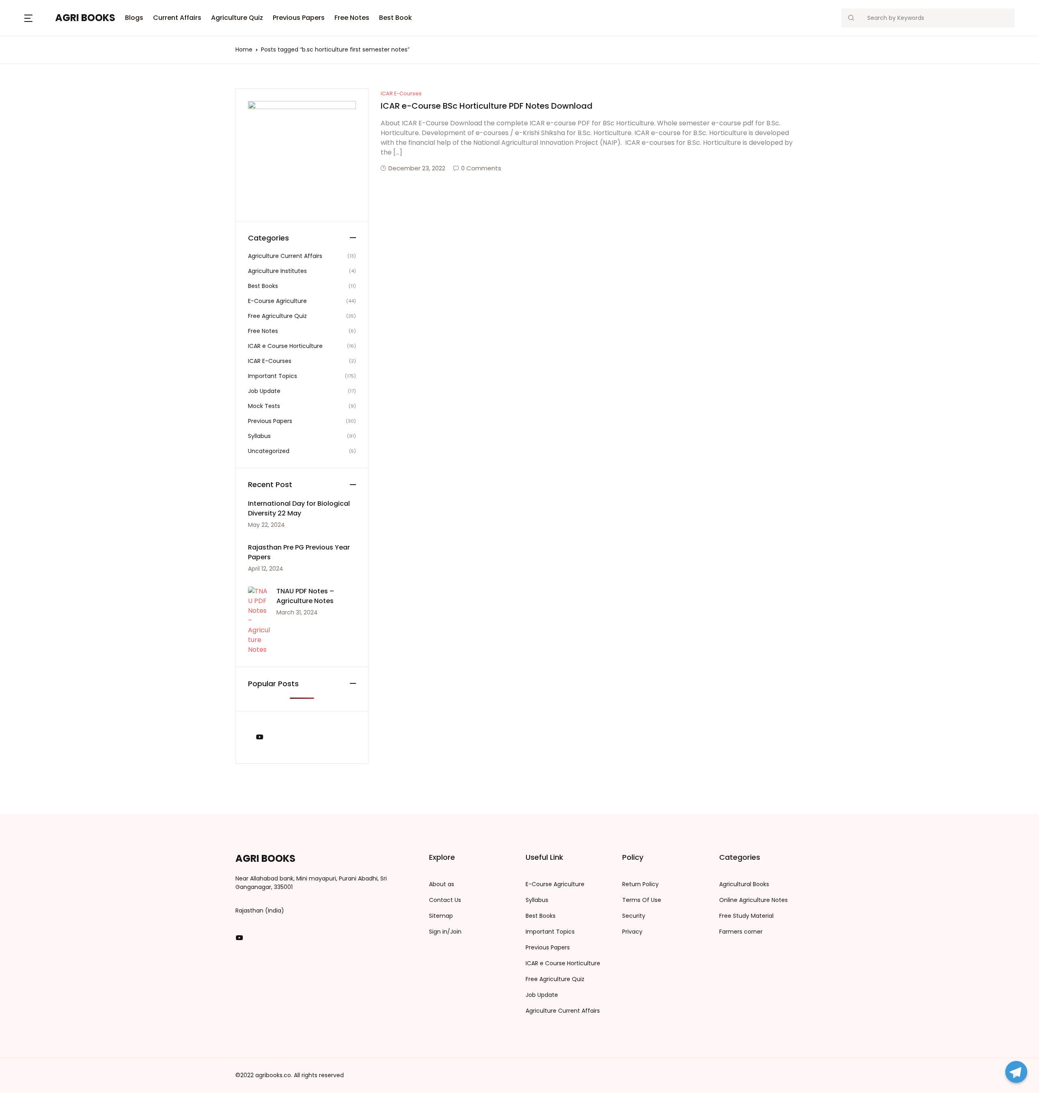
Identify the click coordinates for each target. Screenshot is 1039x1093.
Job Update (264, 391)
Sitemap (441, 916)
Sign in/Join (445, 932)
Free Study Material (746, 916)
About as (441, 884)
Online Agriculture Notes (753, 900)
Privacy (632, 932)
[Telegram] (1016, 1072)
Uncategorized (268, 451)
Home (243, 49)
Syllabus (259, 436)
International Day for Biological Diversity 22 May (299, 508)
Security (633, 916)
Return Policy (640, 884)
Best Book (395, 17)
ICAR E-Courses (401, 93)
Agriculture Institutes (277, 271)
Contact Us (445, 900)
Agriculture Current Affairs (285, 256)
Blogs (134, 17)
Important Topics (272, 376)
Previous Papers (299, 17)
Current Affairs (177, 17)
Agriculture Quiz (237, 17)
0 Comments (481, 168)
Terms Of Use (641, 900)
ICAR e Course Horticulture (285, 346)
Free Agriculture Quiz (277, 316)
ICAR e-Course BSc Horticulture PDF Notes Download (487, 106)
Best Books (263, 286)
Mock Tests (264, 406)
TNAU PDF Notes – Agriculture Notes (305, 596)
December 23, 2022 (416, 168)
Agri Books (85, 17)
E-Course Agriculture (277, 301)
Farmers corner (741, 932)
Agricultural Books (744, 884)
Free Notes (351, 17)
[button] (28, 17)
